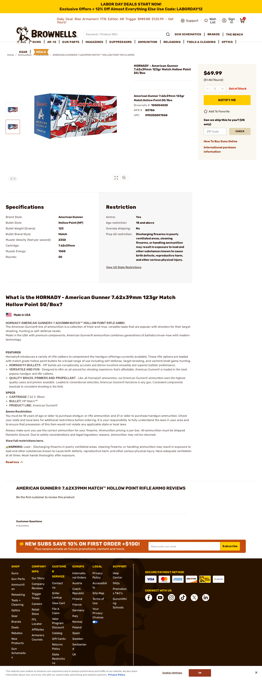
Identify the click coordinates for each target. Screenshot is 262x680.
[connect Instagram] (171, 597)
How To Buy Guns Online (220, 141)
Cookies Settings (172, 673)
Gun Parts (18, 579)
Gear (14, 616)
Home (10, 54)
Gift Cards (59, 638)
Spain (76, 633)
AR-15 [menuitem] (51, 42)
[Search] (168, 34)
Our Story (38, 578)
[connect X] (194, 597)
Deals (15, 627)
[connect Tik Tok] (182, 597)
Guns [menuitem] (36, 42)
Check (240, 131)
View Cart (58, 603)
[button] (228, 20)
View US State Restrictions (123, 267)
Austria (77, 583)
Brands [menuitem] (213, 34)
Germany (78, 610)
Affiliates (38, 629)
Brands (16, 621)
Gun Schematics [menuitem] (188, 34)
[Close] (256, 672)
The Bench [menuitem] (234, 34)
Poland (77, 627)
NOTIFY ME (227, 100)
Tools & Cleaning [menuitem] (201, 42)
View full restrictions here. (25, 440)
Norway (77, 621)
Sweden (77, 638)
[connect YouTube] (160, 597)
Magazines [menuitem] (94, 42)
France (77, 604)
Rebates (16, 633)
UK (74, 654)
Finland (77, 599)
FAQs (116, 583)
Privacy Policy (116, 674)
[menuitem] (23, 42)
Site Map (98, 593)
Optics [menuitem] (227, 42)
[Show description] (15, 462)
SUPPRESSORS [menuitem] (120, 42)
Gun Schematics (18, 653)
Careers (37, 604)
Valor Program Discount (58, 623)
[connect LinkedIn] (205, 597)
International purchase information (220, 149)
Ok (199, 673)
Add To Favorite (219, 111)
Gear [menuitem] (23, 52)
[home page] (47, 34)
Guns (14, 573)
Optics (15, 610)
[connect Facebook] (148, 597)
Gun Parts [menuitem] (70, 42)
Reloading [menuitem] (172, 42)
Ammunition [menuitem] (147, 42)
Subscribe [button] (230, 546)
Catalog (57, 633)
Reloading (18, 594)
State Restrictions (58, 659)
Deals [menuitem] (41, 52)
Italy (75, 616)
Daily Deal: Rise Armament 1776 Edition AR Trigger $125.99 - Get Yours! (115, 20)
